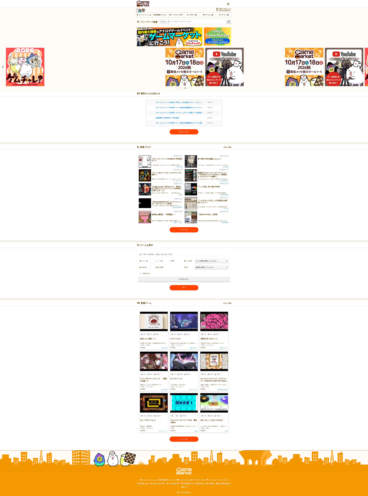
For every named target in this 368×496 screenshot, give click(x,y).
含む (161, 261)
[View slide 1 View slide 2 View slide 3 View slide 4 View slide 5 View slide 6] (184, 67)
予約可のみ (146, 273)
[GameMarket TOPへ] (184, 471)
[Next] (365, 67)
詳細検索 (182, 279)
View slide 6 (190, 88)
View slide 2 (180, 88)
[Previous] (3, 67)
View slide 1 (177, 88)
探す (184, 287)
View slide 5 (187, 88)
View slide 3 (182, 88)
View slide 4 (185, 88)
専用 (172, 261)
